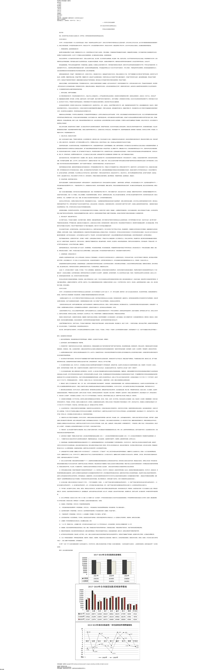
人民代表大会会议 (79, 18)
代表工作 (59, 10)
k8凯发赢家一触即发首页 (68, 18)
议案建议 (59, 13)
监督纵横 (59, 7)
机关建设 (59, 5)
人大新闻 (59, 4)
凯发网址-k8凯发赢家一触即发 (64, 0)
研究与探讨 (59, 15)
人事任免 (59, 8)
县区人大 (59, 16)
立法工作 (59, 12)
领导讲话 (59, 2)
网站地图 (2, 669)
